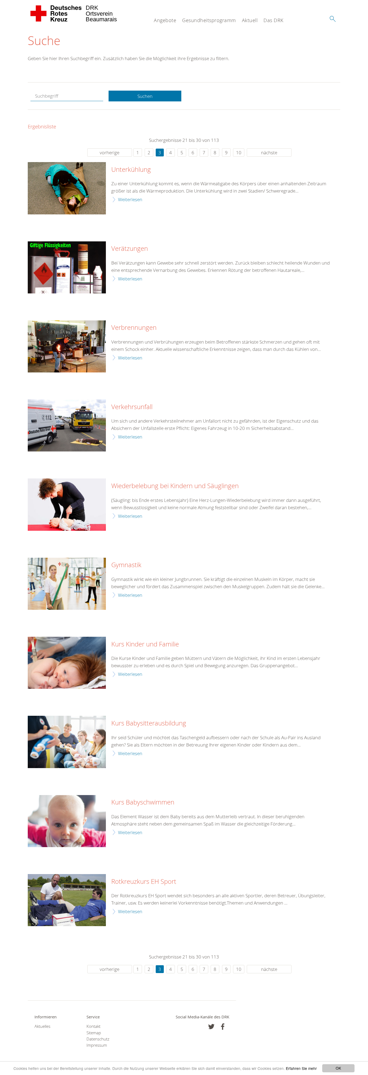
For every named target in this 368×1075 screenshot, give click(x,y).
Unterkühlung (131, 170)
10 (238, 152)
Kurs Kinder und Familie (145, 644)
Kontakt (93, 1026)
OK (338, 1068)
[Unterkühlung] (67, 188)
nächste (269, 152)
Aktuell (250, 20)
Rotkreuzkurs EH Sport (143, 882)
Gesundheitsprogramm (209, 20)
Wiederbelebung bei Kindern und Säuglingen (175, 486)
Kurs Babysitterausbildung (148, 723)
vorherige (109, 152)
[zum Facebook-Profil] (211, 1026)
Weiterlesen (130, 199)
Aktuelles (42, 1026)
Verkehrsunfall (131, 407)
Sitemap (93, 1032)
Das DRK (273, 20)
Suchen (144, 96)
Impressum (96, 1045)
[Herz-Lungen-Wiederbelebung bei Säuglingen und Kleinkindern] (67, 504)
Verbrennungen (134, 328)
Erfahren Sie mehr (301, 1068)
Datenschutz (97, 1039)
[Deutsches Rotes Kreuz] (56, 13)
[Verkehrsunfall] (67, 425)
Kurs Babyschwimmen (142, 802)
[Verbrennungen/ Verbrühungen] (67, 346)
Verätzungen (129, 249)
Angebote (165, 20)
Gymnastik (126, 565)
